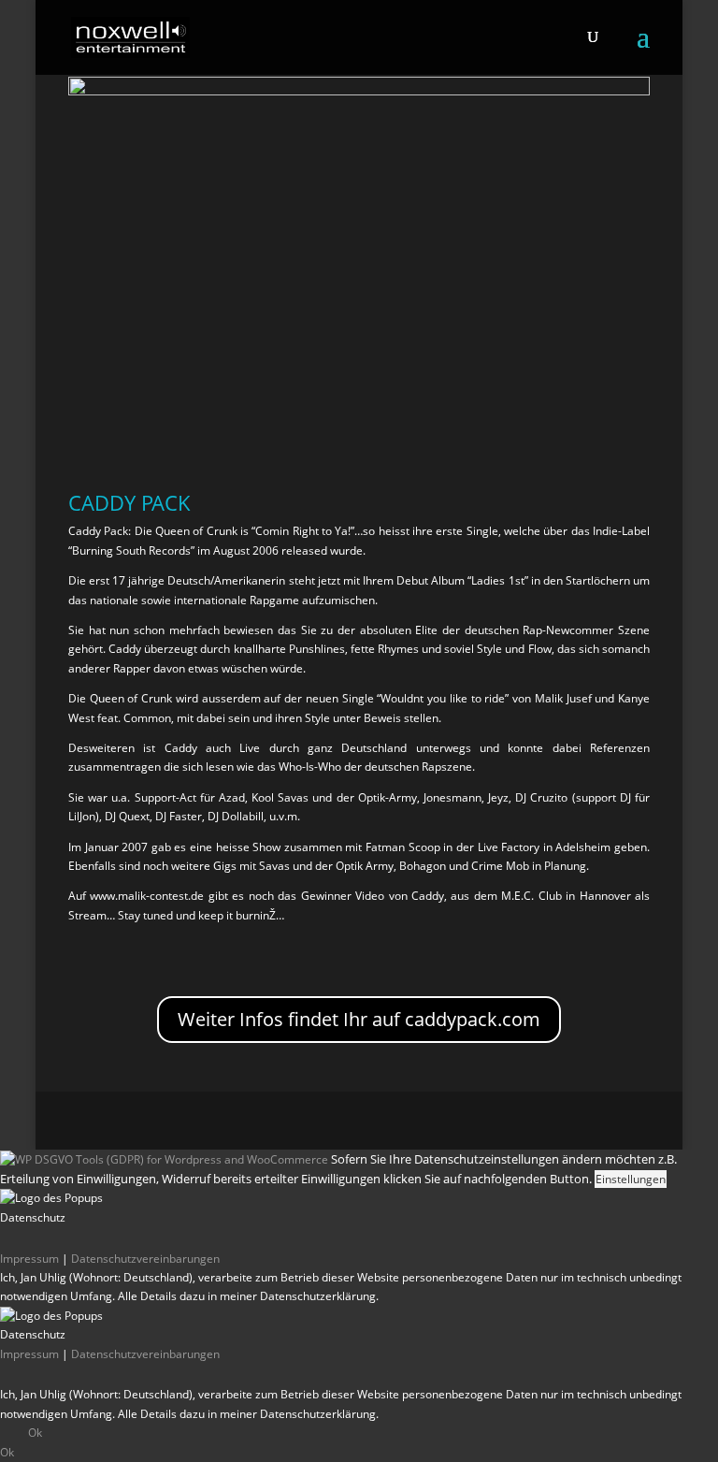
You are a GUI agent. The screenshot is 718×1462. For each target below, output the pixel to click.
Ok (35, 1432)
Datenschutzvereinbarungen (145, 1259)
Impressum (29, 1259)
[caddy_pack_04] (359, 91)
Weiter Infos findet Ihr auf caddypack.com (359, 1019)
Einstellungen (631, 1179)
